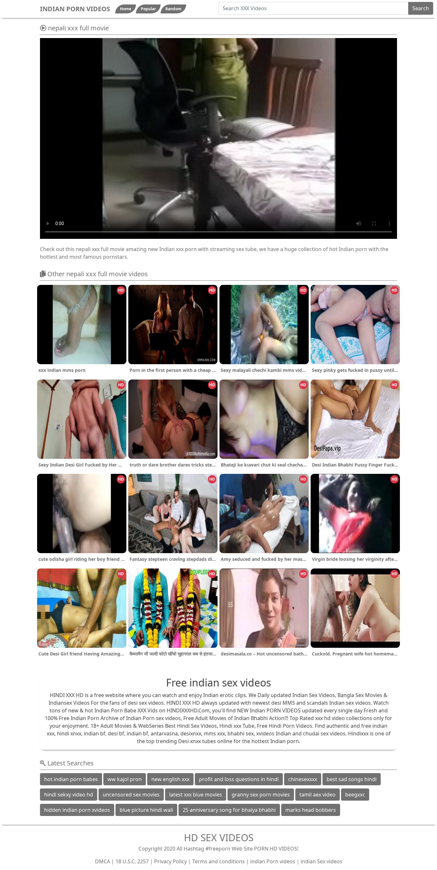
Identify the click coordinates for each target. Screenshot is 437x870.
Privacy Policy (170, 861)
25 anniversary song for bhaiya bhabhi (229, 809)
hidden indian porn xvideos (77, 809)
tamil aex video (317, 794)
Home (125, 9)
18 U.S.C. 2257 (132, 861)
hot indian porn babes (71, 779)
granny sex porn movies (261, 794)
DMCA (102, 861)
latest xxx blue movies (195, 794)
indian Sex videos (321, 861)
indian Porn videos (272, 861)
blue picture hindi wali (146, 809)
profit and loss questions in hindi (239, 779)
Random (173, 9)
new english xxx (170, 779)
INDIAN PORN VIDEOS (75, 8)
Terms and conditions (218, 861)
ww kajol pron (124, 779)
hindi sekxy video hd (68, 794)
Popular (148, 9)
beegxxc (355, 794)
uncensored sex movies (131, 794)
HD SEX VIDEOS (218, 837)
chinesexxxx (302, 779)
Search (420, 8)
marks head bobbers (310, 809)
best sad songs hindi (352, 779)
